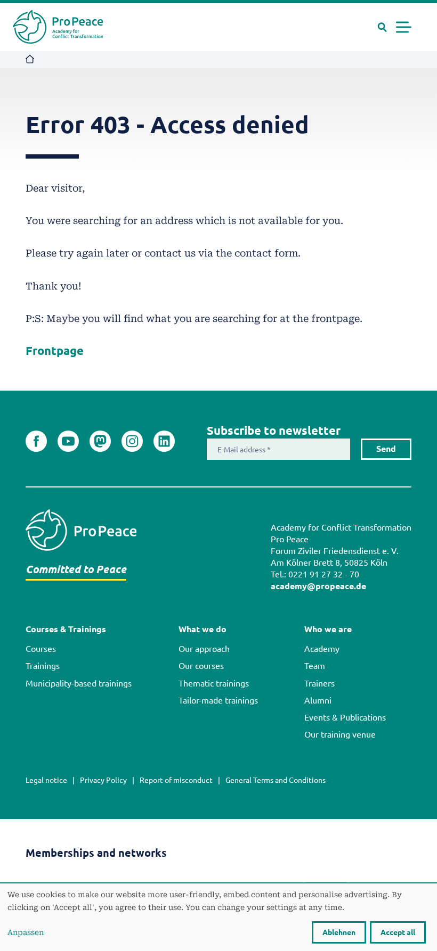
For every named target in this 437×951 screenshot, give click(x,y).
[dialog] (218, 917)
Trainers (319, 683)
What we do (202, 629)
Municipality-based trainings (79, 683)
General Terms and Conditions (275, 780)
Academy (321, 649)
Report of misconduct (176, 780)
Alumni (317, 700)
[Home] (58, 27)
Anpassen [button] (25, 932)
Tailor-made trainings (218, 700)
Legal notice (46, 780)
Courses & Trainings (66, 629)
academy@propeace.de (318, 586)
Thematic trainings (214, 683)
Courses (41, 649)
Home (30, 60)
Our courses (201, 666)
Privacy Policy (103, 780)
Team (314, 666)
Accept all (398, 932)
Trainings (43, 666)
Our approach (204, 649)
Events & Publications (345, 717)
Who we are (328, 629)
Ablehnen (338, 932)
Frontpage (55, 351)
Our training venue (340, 734)
